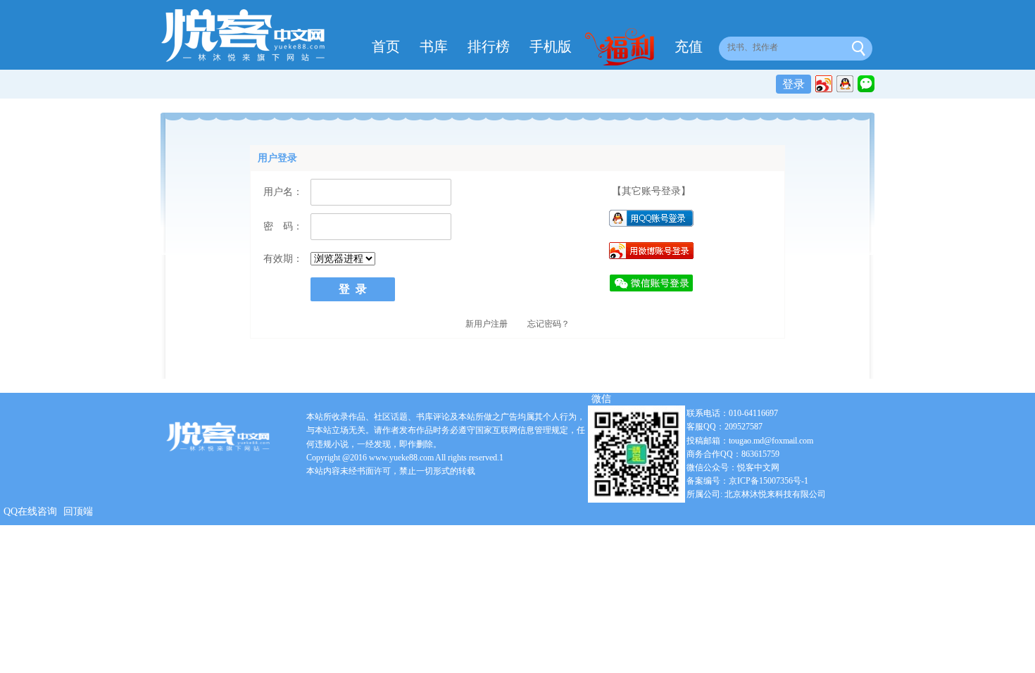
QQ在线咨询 (30, 511)
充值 (689, 46)
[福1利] (623, 48)
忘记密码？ (548, 324)
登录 (793, 84)
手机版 (550, 46)
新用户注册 (486, 324)
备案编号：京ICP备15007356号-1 (747, 481)
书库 (434, 46)
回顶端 (78, 511)
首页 (386, 46)
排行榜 (489, 46)
